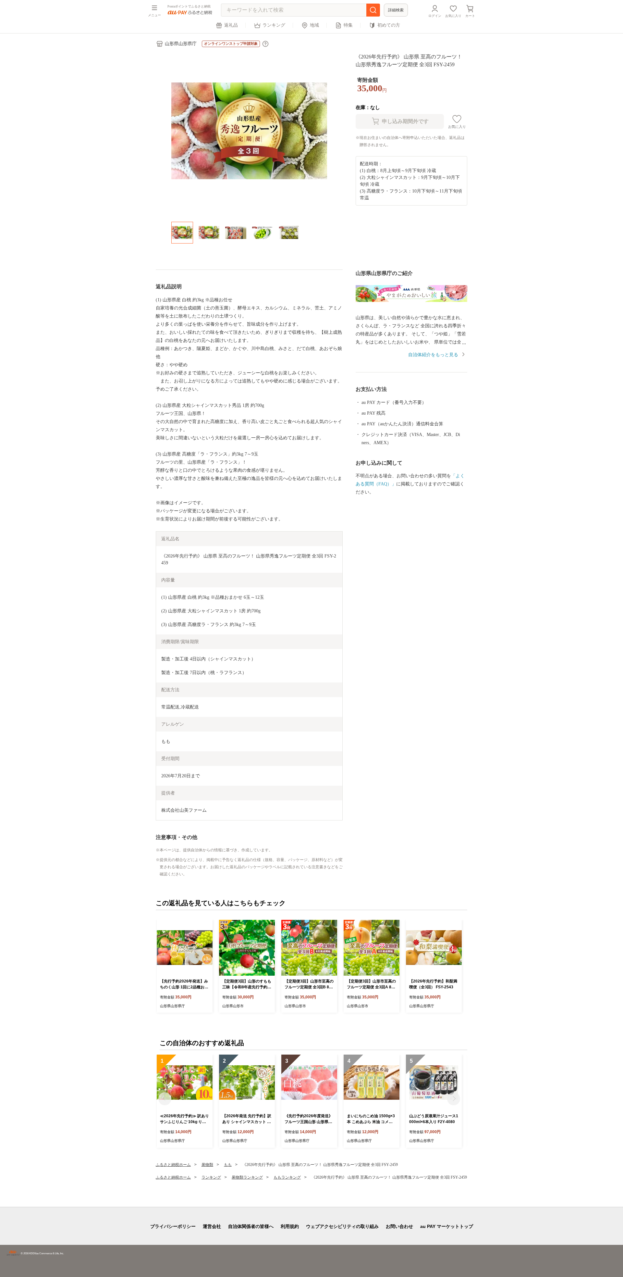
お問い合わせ (399, 1226)
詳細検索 (396, 10)
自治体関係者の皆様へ (251, 1226)
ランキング (274, 25)
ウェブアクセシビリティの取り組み (342, 1226)
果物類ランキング (247, 1177)
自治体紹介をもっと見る (433, 354)
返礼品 (231, 25)
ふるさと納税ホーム (173, 1164)
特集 (348, 25)
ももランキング (287, 1177)
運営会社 (212, 1226)
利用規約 (290, 1226)
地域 (314, 25)
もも (228, 1164)
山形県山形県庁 (181, 43)
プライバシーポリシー (173, 1226)
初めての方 (388, 25)
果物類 (207, 1164)
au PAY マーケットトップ (446, 1226)
